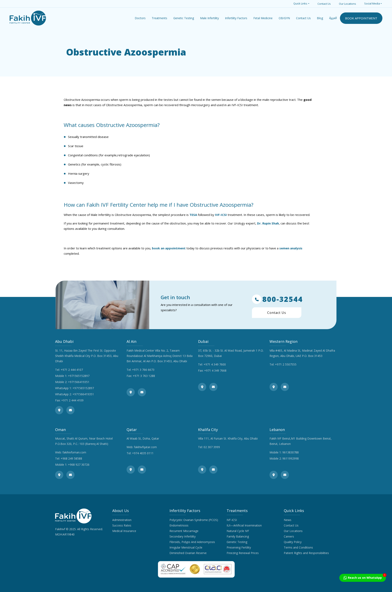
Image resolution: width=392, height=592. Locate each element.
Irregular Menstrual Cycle (185, 547)
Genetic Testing (237, 542)
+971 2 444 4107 (72, 370)
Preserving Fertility (239, 547)
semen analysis (290, 248)
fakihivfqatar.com (145, 447)
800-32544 (282, 299)
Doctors (140, 18)
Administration (121, 520)
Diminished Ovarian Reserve (188, 553)
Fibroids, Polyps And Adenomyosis (192, 542)
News (287, 520)
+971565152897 (78, 376)
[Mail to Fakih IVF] (70, 410)
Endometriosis (178, 525)
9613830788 (290, 452)
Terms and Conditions (298, 547)
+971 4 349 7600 (215, 364)
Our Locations (347, 4)
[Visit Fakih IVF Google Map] (59, 410)
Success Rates (121, 525)
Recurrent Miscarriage (183, 531)
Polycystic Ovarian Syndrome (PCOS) (193, 520)
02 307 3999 (212, 447)
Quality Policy (293, 542)
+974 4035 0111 (143, 453)
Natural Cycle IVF (238, 531)
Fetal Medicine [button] (263, 18)
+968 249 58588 (71, 458)
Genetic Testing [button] (183, 18)
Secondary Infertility (182, 536)
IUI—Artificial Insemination (244, 525)
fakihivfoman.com (74, 452)
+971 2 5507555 (285, 364)
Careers (289, 536)
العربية (333, 18)
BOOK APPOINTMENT (361, 18)
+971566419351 (78, 382)
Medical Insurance (124, 531)
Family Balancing (238, 536)
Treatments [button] (159, 18)
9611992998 (290, 458)
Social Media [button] (372, 3)
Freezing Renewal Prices (243, 553)
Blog (320, 18)
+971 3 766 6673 (143, 370)
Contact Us (324, 4)
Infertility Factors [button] (236, 18)
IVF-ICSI (221, 215)
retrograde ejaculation (133, 155)
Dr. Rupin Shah (267, 223)
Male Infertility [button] (209, 18)
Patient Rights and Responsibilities (306, 553)
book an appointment (169, 248)
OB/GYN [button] (284, 18)
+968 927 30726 (78, 464)
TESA (193, 215)
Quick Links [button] (300, 3)
